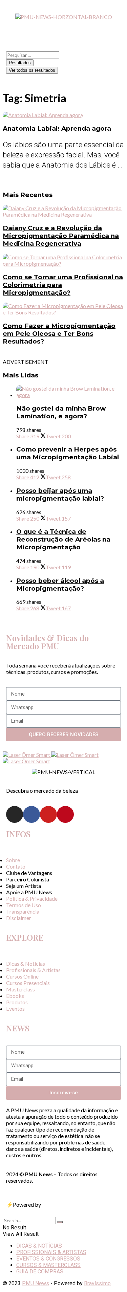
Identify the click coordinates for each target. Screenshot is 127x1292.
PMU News (35, 1283)
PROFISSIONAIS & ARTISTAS (51, 1252)
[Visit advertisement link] (27, 754)
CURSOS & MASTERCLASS (48, 1265)
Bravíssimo (97, 1283)
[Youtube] (48, 814)
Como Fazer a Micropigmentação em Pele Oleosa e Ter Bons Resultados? (59, 333)
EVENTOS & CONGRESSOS (48, 1258)
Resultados (20, 62)
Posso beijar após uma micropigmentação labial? (60, 494)
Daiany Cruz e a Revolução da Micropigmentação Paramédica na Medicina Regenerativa (61, 235)
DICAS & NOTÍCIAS (39, 1246)
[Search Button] (60, 1222)
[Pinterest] (65, 814)
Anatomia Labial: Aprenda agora (57, 128)
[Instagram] (14, 814)
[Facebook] (31, 814)
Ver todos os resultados (32, 70)
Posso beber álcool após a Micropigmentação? (60, 584)
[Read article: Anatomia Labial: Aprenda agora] (63, 115)
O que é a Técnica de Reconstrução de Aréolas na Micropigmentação (63, 539)
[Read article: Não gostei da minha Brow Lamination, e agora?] (70, 391)
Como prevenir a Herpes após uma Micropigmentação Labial (67, 453)
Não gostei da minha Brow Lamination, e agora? (61, 412)
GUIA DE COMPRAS (39, 1271)
